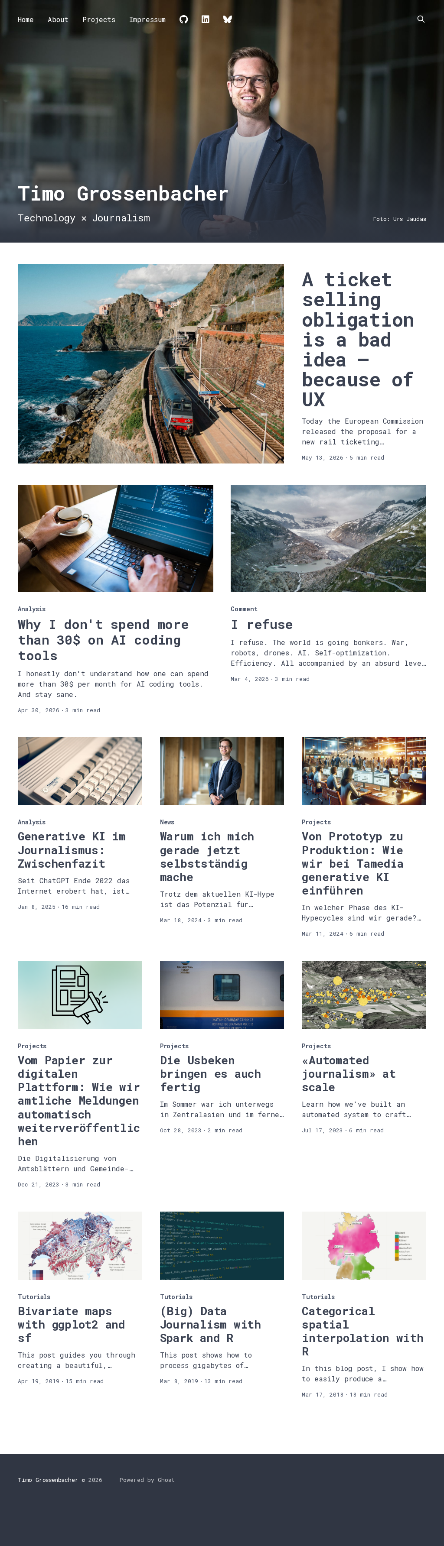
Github (184, 19)
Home (26, 19)
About (58, 19)
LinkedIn (205, 19)
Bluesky (227, 19)
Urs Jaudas (409, 218)
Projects (98, 19)
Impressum (147, 19)
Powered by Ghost (147, 1480)
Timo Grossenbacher (48, 1480)
